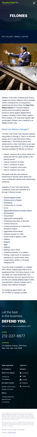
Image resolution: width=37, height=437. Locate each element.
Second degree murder (12, 197)
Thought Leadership (8, 396)
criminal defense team (20, 280)
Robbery (7, 247)
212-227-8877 (13, 336)
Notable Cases (8, 383)
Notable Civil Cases (7, 389)
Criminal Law (5, 376)
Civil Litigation (6, 379)
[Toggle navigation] (34, 3)
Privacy (23, 369)
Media (4, 393)
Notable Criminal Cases (8, 386)
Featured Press (6, 399)
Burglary (7, 242)
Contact (23, 365)
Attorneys (6, 369)
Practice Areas (8, 373)
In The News (5, 402)
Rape (6, 244)
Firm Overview (7, 365)
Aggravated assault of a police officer (18, 210)
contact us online (20, 292)
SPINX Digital (12, 432)
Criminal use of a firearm (13, 200)
